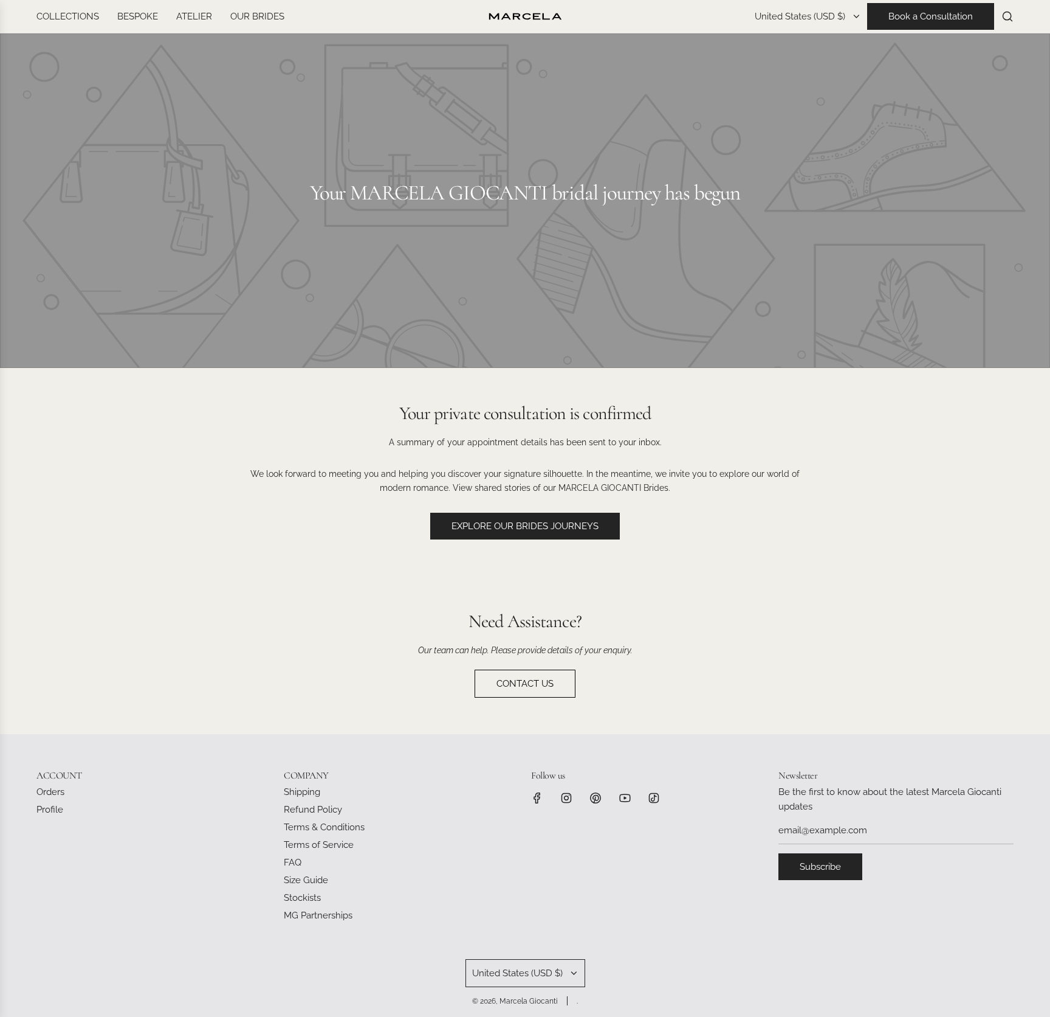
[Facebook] (537, 798)
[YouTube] (624, 798)
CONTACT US (525, 683)
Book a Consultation (930, 16)
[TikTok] (653, 798)
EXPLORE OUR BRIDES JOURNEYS (525, 526)
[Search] (1007, 16)
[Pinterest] (595, 798)
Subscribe (820, 866)
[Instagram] (566, 798)
